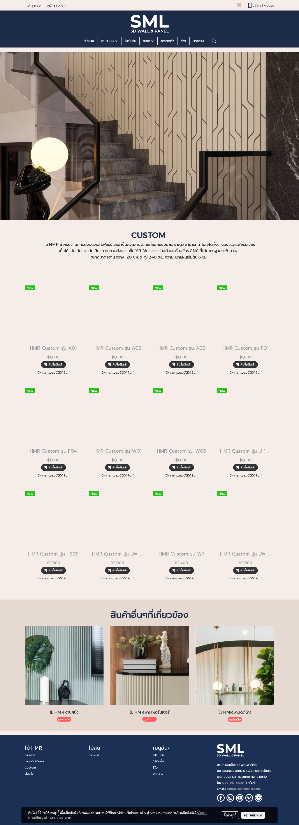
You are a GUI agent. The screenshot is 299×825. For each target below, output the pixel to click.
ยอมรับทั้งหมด (253, 815)
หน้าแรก (89, 41)
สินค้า (147, 41)
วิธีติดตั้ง (158, 761)
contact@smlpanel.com (243, 788)
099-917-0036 (233, 782)
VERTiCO (108, 41)
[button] (214, 41)
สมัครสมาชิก (56, 5)
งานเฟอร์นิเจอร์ (34, 761)
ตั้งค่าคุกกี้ (230, 815)
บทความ (198, 41)
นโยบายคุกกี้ (64, 817)
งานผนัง (30, 755)
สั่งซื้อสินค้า (55, 364)
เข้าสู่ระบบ (33, 5)
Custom (30, 767)
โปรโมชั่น (130, 41)
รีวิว (183, 41)
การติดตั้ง (167, 41)
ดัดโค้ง (29, 773)
